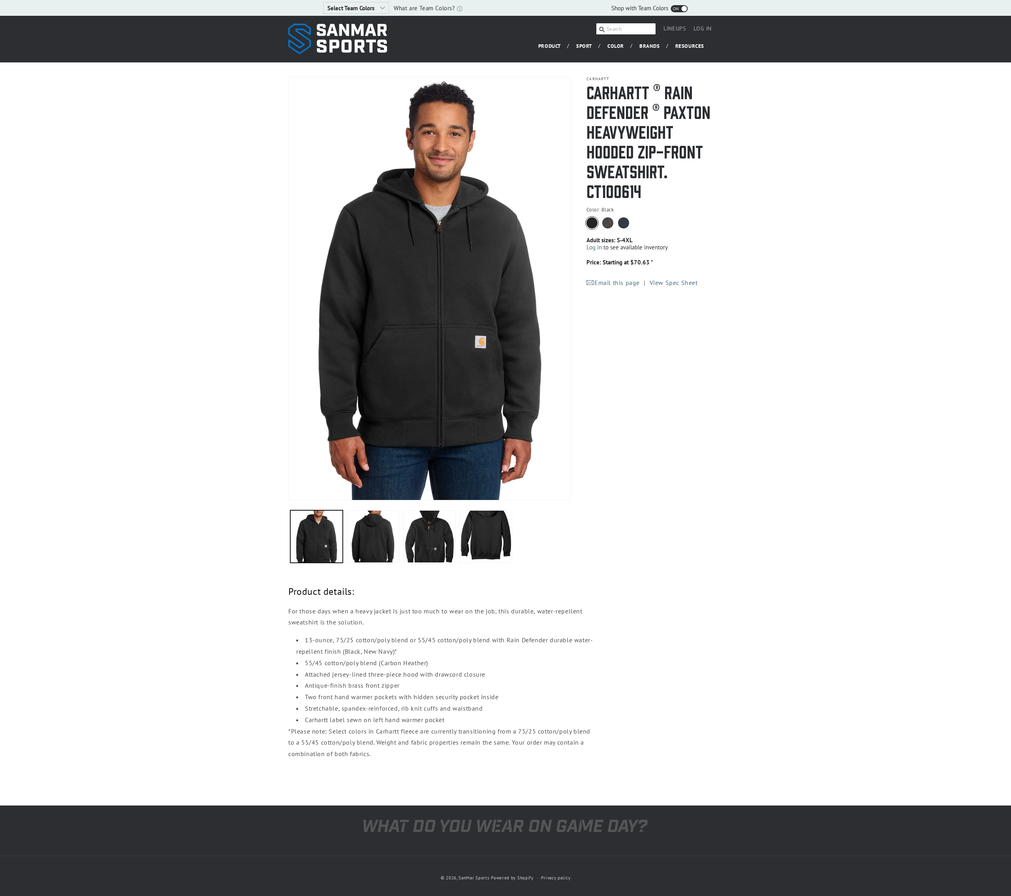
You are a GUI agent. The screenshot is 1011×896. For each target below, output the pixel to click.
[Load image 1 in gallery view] (316, 536)
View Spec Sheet (674, 283)
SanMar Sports (474, 878)
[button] (552, 46)
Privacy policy (555, 878)
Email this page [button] (617, 283)
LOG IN (702, 29)
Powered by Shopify (512, 878)
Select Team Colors (351, 8)
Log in (594, 247)
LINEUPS (674, 28)
